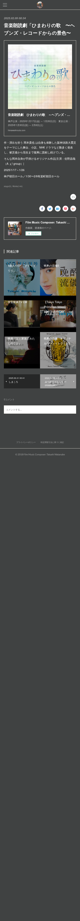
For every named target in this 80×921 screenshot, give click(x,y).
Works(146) (17, 186)
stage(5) (7, 186)
